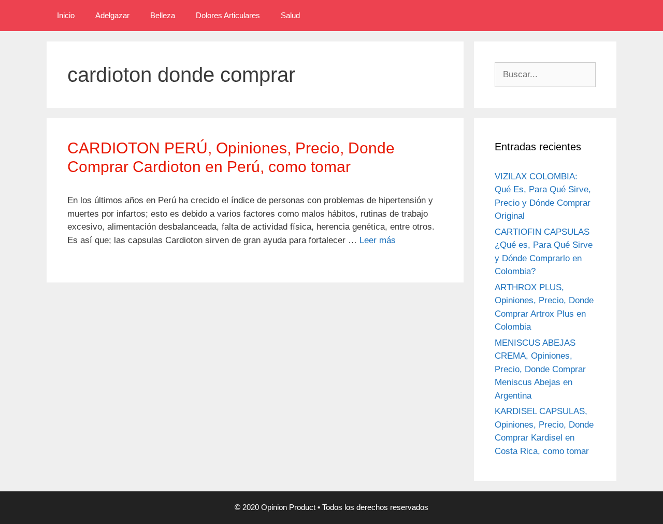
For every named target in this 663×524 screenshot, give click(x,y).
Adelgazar (112, 15)
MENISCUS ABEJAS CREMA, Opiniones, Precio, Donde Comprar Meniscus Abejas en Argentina (540, 369)
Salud (290, 15)
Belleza (162, 15)
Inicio (66, 15)
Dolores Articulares (228, 15)
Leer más (377, 240)
